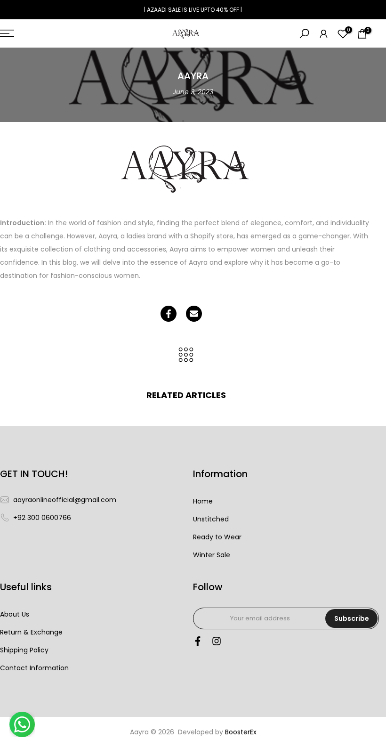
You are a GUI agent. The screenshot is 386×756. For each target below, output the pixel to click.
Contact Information (34, 668)
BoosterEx (241, 732)
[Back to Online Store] (185, 355)
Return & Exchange (31, 632)
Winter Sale (211, 555)
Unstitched (211, 519)
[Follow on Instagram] (216, 643)
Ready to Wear (217, 537)
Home (203, 501)
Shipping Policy (24, 650)
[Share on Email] (194, 314)
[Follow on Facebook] (197, 643)
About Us (14, 614)
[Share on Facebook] (169, 314)
